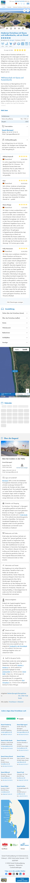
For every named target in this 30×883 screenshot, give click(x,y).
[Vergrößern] (27, 390)
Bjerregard (5, 481)
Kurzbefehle (11, 396)
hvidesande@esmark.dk (6, 746)
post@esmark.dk (21, 794)
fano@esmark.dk (21, 778)
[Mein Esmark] (24, 3)
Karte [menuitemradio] (17, 349)
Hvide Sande (23, 515)
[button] (15, 371)
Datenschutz (19, 865)
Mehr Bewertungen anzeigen (15, 302)
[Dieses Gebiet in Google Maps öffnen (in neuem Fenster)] (3, 396)
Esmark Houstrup (21, 740)
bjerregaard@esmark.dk (23, 732)
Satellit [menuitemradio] (24, 349)
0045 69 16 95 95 (19, 1)
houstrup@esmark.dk (22, 748)
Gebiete (9, 693)
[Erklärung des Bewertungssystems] (15, 38)
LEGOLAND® (6, 672)
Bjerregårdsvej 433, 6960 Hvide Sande (23, 695)
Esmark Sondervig (6, 724)
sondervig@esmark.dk (6, 732)
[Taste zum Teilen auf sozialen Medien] (24, 10)
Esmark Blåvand (5, 772)
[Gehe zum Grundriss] (11, 28)
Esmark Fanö (20, 772)
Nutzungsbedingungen (25, 396)
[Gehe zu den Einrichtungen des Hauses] (19, 28)
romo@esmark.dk (5, 792)
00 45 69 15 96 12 (11, 470)
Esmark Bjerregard (7, 130)
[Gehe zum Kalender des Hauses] (23, 28)
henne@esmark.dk (5, 764)
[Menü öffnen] (28, 4)
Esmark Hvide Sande (6, 740)
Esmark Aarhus (21, 786)
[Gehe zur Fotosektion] (6, 28)
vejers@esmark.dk (21, 762)
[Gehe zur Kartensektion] (15, 28)
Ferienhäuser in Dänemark (16, 702)
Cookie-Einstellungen (16, 867)
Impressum (12, 865)
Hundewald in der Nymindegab (18, 646)
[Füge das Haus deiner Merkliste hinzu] (27, 10)
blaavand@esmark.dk (6, 778)
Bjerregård (12, 40)
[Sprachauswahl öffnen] (16, 3)
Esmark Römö (4, 786)
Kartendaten (17, 396)
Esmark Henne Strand (7, 756)
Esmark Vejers (21, 756)
